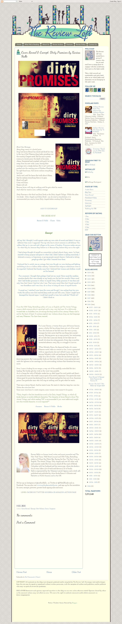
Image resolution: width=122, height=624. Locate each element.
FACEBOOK (31, 492)
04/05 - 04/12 (94, 440)
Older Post (76, 572)
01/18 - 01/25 (93, 476)
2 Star (87, 219)
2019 (89, 292)
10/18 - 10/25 (93, 339)
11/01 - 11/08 (93, 333)
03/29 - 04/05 (94, 444)
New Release (40, 508)
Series (47, 508)
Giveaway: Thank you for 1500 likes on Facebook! (99, 150)
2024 (89, 276)
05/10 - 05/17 (93, 425)
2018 (89, 295)
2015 (89, 304)
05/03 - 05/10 (94, 428)
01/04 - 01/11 (93, 482)
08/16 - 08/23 (94, 368)
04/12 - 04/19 (93, 437)
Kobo (58, 221)
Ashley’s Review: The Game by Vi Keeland (98, 129)
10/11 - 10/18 (93, 342)
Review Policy (80, 44)
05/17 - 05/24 (94, 421)
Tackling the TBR (90, 208)
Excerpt (33, 508)
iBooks (59, 406)
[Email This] (17, 506)
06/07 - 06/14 (94, 412)
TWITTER (40, 492)
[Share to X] (21, 506)
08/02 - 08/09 (94, 374)
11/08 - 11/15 (93, 330)
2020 (89, 288)
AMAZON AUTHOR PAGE (66, 492)
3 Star (87, 222)
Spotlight (88, 206)
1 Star (87, 216)
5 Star (87, 227)
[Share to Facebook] (23, 506)
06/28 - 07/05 (94, 402)
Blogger (74, 603)
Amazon (39, 406)
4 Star (87, 224)
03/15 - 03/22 (94, 450)
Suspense (52, 508)
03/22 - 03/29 (94, 447)
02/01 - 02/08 (94, 469)
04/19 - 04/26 (94, 434)
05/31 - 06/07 (94, 415)
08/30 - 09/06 (94, 361)
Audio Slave (89, 189)
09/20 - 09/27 (94, 352)
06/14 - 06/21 (93, 409)
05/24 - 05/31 (94, 418)
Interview (88, 203)
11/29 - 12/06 (93, 320)
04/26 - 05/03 (94, 431)
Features (70, 44)
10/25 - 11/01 (93, 336)
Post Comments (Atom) (32, 577)
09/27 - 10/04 (94, 349)
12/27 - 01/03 (93, 307)
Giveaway (88, 200)
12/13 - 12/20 (93, 314)
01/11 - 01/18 (93, 479)
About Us (46, 44)
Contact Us (93, 44)
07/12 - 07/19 (93, 396)
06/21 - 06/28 (94, 405)
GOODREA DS (50, 492)
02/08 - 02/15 (94, 466)
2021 (89, 285)
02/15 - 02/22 (94, 463)
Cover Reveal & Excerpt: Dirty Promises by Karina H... (96, 379)
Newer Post (21, 572)
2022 (89, 282)
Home (19, 44)
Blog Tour (88, 192)
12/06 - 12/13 (93, 317)
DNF (86, 230)
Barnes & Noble (42, 221)
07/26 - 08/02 (94, 389)
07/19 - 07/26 (94, 393)
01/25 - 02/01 (93, 472)
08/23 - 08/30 (94, 365)
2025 (89, 272)
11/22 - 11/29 (93, 323)
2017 (89, 298)
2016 (89, 301)
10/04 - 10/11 (93, 346)
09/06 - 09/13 (94, 358)
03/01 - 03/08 (94, 456)
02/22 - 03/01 (94, 460)
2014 (89, 486)
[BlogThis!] (19, 506)
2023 (89, 279)
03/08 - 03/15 (94, 453)
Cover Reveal (26, 508)
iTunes (52, 221)
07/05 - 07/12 (94, 399)
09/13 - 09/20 (94, 355)
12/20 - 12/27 (93, 310)
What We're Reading (32, 44)
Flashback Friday (91, 198)
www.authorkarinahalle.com (47, 485)
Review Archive (58, 44)
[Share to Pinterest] (25, 506)
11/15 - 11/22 (93, 326)
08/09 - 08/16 (94, 371)
